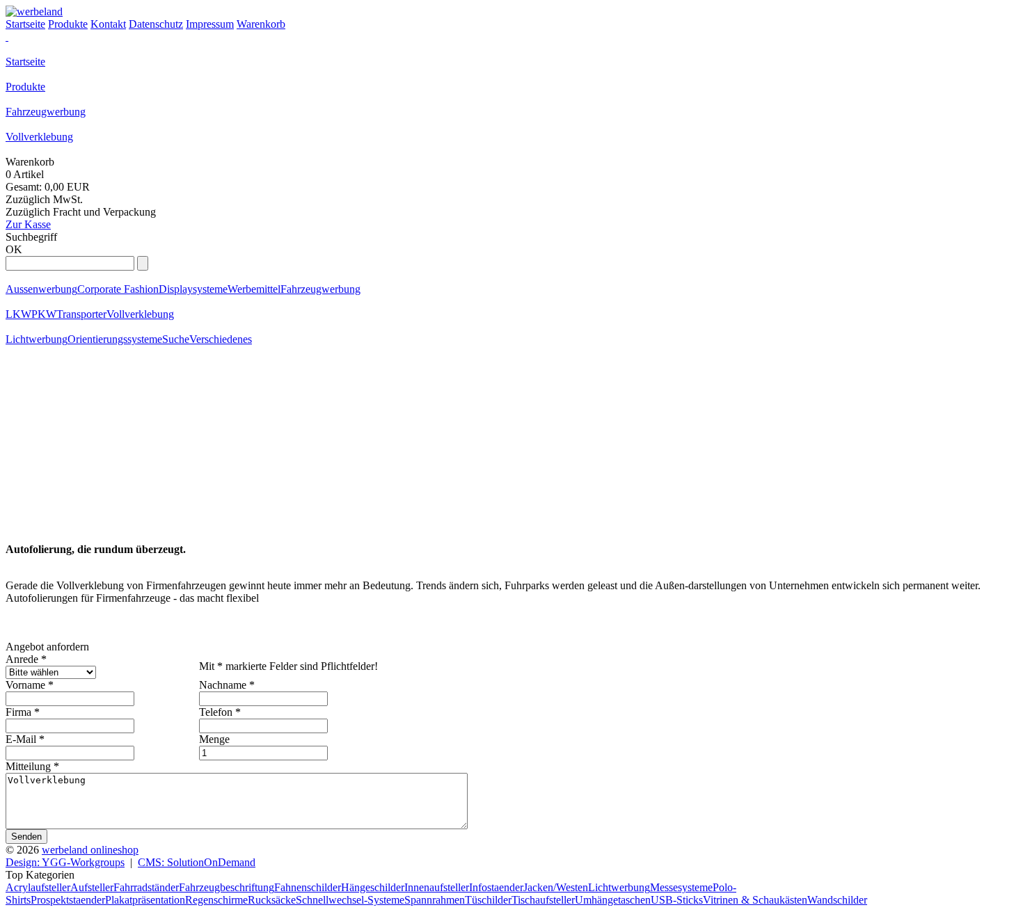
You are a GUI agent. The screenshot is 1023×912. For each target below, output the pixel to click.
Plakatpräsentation (145, 900)
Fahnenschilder (307, 887)
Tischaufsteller (543, 900)
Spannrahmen (434, 900)
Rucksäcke (272, 900)
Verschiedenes (220, 339)
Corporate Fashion (118, 289)
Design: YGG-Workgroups (65, 862)
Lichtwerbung (37, 339)
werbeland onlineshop (90, 850)
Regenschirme (216, 900)
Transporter (81, 314)
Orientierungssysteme (115, 339)
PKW (43, 314)
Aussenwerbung (41, 289)
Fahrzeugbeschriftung (226, 887)
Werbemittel (254, 289)
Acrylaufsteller (38, 887)
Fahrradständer (146, 887)
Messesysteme (681, 887)
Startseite (25, 61)
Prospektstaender (68, 900)
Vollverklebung (39, 137)
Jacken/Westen (555, 887)
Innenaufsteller (436, 887)
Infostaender (496, 887)
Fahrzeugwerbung (46, 112)
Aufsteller (91, 887)
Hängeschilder (372, 887)
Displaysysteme (193, 289)
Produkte (25, 87)
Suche (175, 339)
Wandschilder (837, 900)
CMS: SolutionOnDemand (196, 862)
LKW (18, 314)
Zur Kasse (28, 224)
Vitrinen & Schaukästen (755, 900)
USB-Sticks (677, 900)
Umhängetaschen (613, 900)
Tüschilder (488, 900)
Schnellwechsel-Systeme (350, 900)
